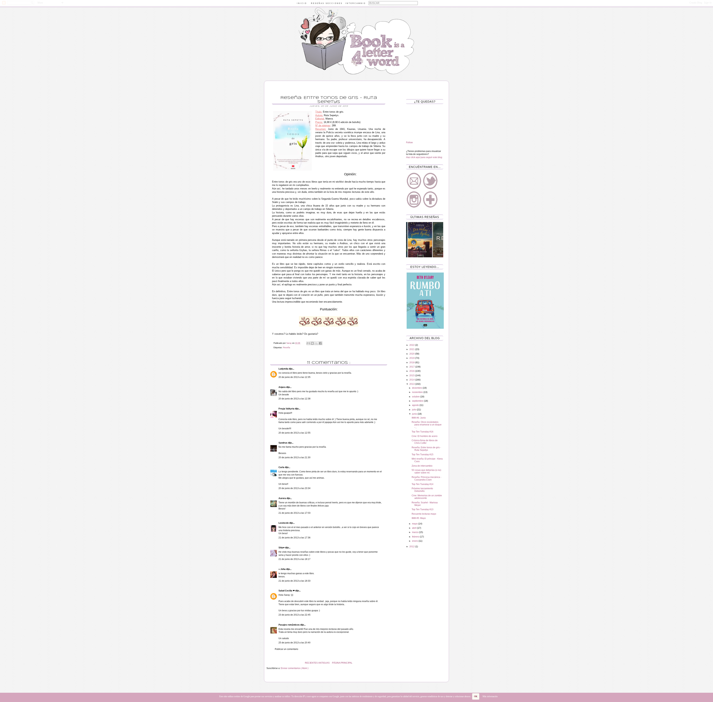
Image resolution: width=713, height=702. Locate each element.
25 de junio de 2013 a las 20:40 (294, 642)
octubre (416, 396)
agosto (415, 405)
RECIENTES (311, 663)
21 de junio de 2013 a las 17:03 (294, 513)
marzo (415, 532)
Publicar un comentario (286, 649)
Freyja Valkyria (287, 408)
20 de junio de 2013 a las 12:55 (294, 433)
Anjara (282, 387)
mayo (415, 523)
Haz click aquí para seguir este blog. (424, 157)
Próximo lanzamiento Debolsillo (422, 489)
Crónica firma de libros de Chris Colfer (425, 441)
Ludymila (284, 369)
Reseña (286, 347)
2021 (412, 349)
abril (414, 528)
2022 (412, 345)
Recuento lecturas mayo (424, 514)
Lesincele (284, 523)
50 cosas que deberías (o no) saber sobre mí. (426, 471)
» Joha (282, 569)
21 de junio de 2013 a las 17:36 (294, 537)
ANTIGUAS (324, 663)
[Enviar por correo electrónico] (308, 343)
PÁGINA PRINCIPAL (342, 663)
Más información (490, 696)
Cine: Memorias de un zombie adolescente (427, 496)
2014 (412, 379)
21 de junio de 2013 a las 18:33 (294, 581)
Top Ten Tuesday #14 (422, 484)
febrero (416, 536)
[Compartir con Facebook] (320, 343)
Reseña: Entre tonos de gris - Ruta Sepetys (426, 448)
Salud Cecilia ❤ (287, 590)
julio (414, 409)
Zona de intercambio (422, 466)
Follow (409, 142)
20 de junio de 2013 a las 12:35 (294, 377)
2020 (412, 353)
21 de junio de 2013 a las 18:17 (294, 559)
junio (415, 414)
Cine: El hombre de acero (424, 436)
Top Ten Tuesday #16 (422, 431)
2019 (412, 358)
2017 (412, 366)
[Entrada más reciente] (390, 663)
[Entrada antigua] (267, 663)
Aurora (282, 498)
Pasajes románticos (289, 625)
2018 (412, 362)
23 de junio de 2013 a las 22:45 (294, 615)
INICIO (302, 3)
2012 (412, 546)
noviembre (417, 392)
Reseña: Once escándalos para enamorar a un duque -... (427, 425)
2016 (412, 371)
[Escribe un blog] (312, 343)
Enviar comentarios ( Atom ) (294, 668)
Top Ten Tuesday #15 (422, 454)
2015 (412, 375)
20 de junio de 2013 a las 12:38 (294, 398)
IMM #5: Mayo (419, 518)
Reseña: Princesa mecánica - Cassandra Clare (426, 478)
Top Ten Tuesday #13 (422, 509)
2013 (412, 384)
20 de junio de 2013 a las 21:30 (294, 457)
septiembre (418, 401)
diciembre (417, 388)
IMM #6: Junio (419, 417)
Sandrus (283, 443)
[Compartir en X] (316, 343)
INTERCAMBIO (355, 3)
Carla (282, 467)
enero (415, 541)
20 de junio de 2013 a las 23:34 (294, 488)
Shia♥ (282, 547)
